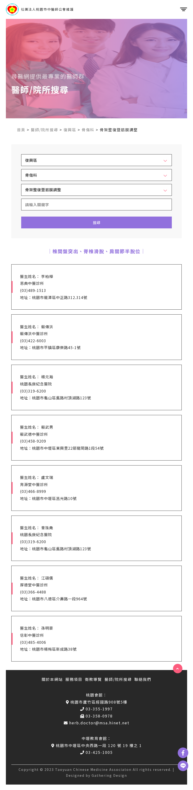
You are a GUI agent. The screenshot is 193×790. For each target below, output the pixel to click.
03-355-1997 (99, 709)
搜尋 (96, 222)
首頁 (21, 129)
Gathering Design (109, 775)
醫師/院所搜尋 (44, 129)
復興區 (70, 129)
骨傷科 (88, 129)
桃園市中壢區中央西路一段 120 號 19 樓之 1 (99, 745)
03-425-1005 (99, 752)
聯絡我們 (142, 679)
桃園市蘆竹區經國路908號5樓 (98, 702)
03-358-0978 (99, 716)
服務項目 (73, 679)
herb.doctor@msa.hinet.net (99, 723)
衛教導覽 (93, 679)
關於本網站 (52, 679)
